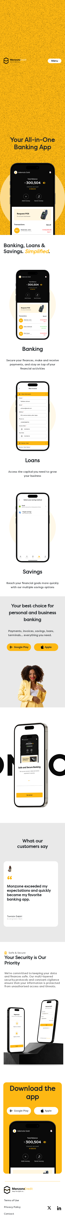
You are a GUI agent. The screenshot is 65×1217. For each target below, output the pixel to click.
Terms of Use (11, 1200)
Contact (9, 1213)
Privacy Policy (12, 1207)
